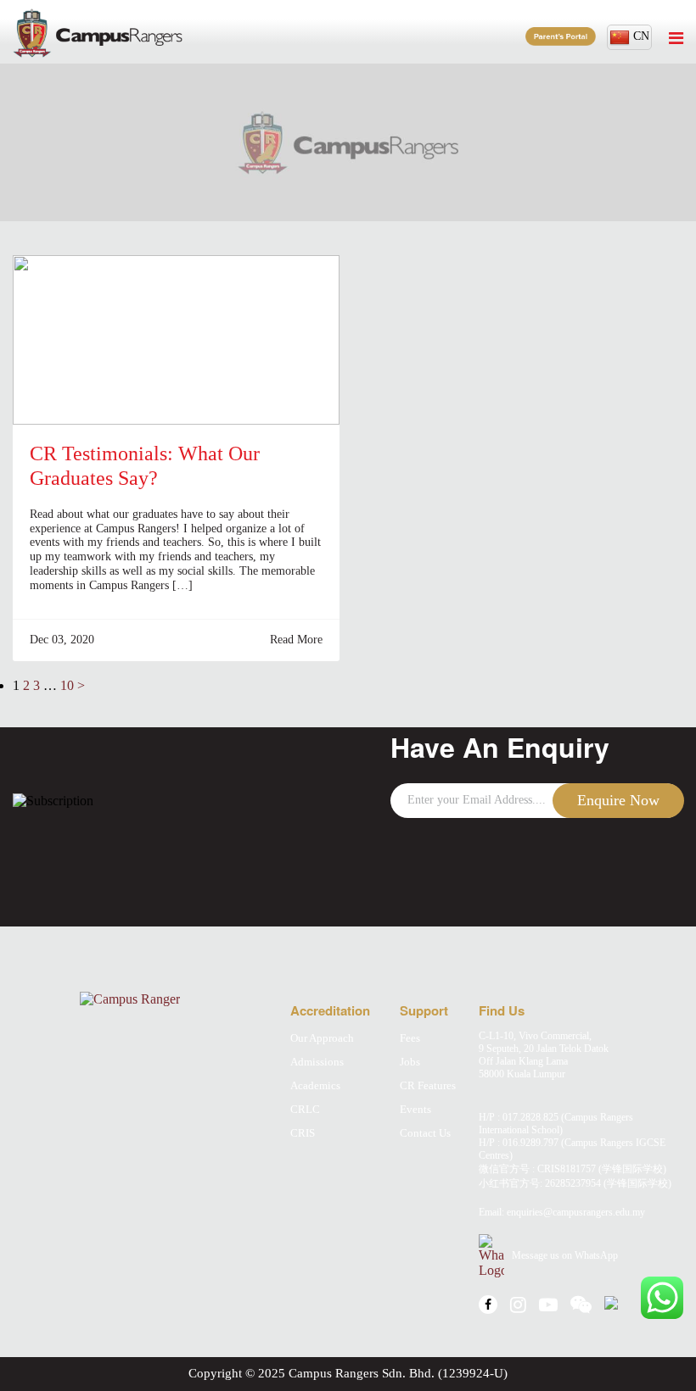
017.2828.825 (530, 1117)
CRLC (305, 1109)
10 (67, 685)
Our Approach (322, 1038)
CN (641, 36)
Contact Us (425, 1133)
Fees (410, 1038)
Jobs (410, 1061)
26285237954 (573, 1183)
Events (415, 1109)
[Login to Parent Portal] (560, 36)
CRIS (302, 1133)
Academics (315, 1085)
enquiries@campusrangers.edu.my (576, 1212)
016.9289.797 (530, 1143)
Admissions (317, 1061)
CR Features (428, 1085)
